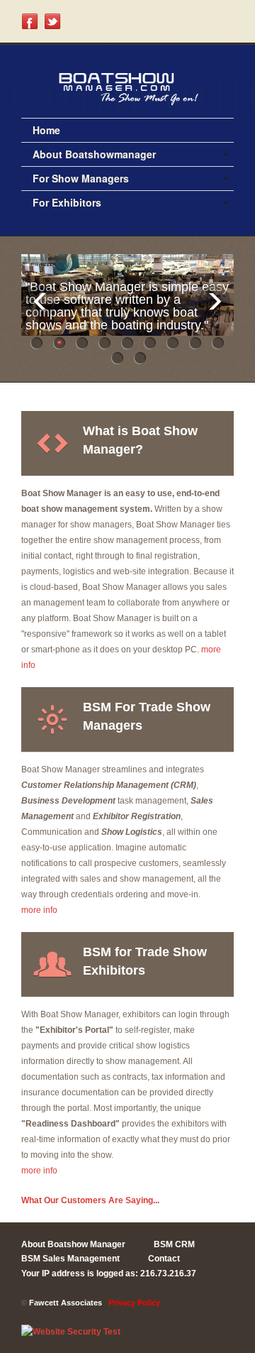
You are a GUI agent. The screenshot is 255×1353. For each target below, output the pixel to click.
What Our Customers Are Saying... (90, 1200)
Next (214, 301)
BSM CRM (174, 1244)
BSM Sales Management (70, 1259)
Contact (164, 1259)
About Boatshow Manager (73, 1244)
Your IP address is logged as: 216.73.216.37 (108, 1273)
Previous (41, 301)
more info (39, 910)
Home (46, 130)
